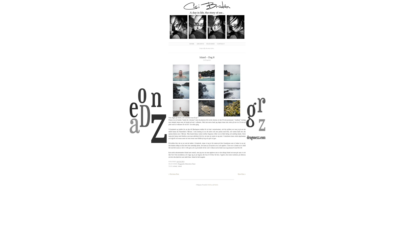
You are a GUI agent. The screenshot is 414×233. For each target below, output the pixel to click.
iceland (175, 166)
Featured (210, 44)
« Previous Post (174, 174)
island (180, 166)
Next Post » (242, 174)
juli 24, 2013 (180, 161)
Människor (188, 164)
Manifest (216, 184)
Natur (193, 164)
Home (191, 44)
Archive (200, 44)
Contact (221, 44)
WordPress (210, 184)
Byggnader (181, 164)
